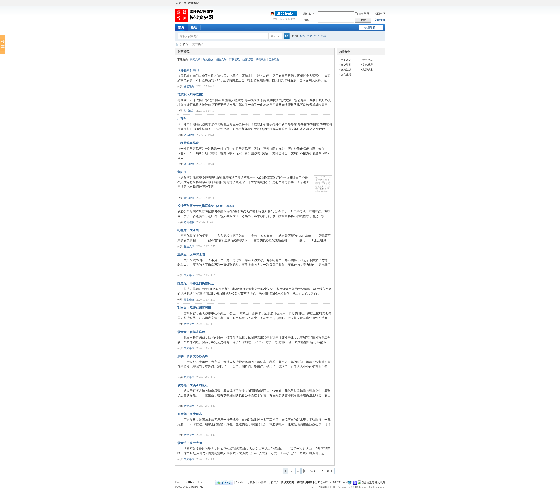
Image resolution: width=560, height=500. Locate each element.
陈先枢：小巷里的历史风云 (195, 283)
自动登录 (364, 13)
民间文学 (195, 59)
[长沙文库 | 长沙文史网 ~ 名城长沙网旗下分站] (194, 20)
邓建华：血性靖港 (189, 414)
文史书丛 (367, 60)
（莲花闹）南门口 (189, 70)
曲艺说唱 (247, 59)
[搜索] (286, 36)
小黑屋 (262, 482)
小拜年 (182, 118)
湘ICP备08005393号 (333, 482)
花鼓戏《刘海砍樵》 (191, 94)
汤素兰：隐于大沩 (189, 443)
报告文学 (221, 59)
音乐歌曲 (274, 59)
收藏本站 (193, 3)
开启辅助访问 (384, 3)
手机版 (251, 482)
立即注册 (379, 19)
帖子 (273, 36)
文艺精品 (367, 64)
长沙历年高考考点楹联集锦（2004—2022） (206, 206)
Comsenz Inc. (196, 487)
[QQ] (224, 482)
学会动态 (346, 60)
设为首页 (181, 3)
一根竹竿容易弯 (188, 143)
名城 (323, 35)
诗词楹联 (234, 59)
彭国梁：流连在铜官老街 (194, 307)
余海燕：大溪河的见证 (192, 385)
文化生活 (346, 74)
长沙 (302, 35)
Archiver (240, 482)
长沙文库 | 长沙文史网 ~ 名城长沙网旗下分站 (176, 44)
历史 (309, 35)
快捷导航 (370, 27)
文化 (316, 35)
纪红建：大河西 (188, 230)
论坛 (194, 27)
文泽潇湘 (367, 69)
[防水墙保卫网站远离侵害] (349, 482)
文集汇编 (346, 69)
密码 (306, 19)
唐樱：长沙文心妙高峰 (192, 356)
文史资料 (346, 64)
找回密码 (379, 13)
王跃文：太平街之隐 (191, 254)
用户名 (307, 13)
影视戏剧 (261, 59)
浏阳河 (182, 172)
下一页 (325, 470)
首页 (181, 27)
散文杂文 (208, 59)
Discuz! (192, 482)
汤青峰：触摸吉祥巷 (191, 332)
